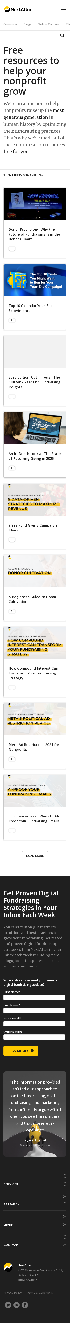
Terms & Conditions (39, 1292)
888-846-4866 (27, 1280)
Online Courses (49, 24)
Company (11, 1245)
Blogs (27, 24)
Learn (8, 1224)
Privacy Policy (13, 1292)
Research (12, 1204)
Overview (10, 24)
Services (11, 1184)
